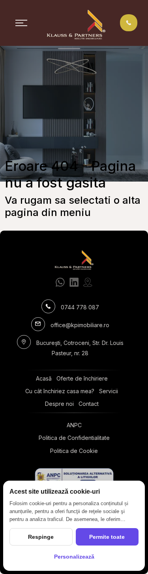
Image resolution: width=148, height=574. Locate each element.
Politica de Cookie (74, 450)
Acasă (44, 378)
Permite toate (107, 537)
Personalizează (74, 556)
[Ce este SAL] (74, 477)
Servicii (108, 391)
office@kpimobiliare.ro (80, 325)
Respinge (41, 537)
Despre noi (59, 403)
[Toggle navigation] (21, 22)
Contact (89, 403)
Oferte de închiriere (82, 378)
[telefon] (128, 22)
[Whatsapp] (60, 282)
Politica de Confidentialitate (74, 437)
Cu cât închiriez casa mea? (59, 391)
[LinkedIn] (74, 282)
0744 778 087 (80, 307)
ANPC (74, 425)
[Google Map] (88, 282)
